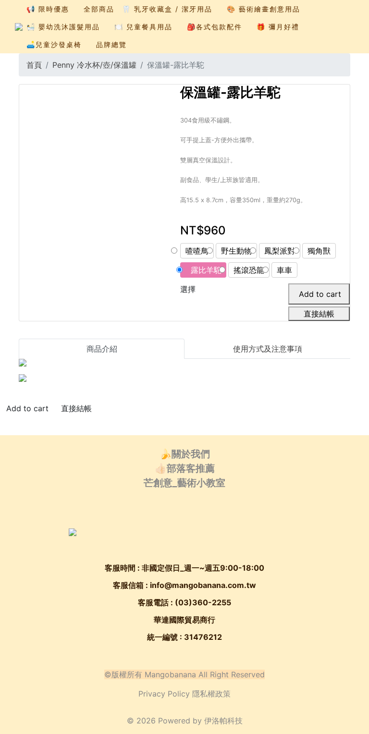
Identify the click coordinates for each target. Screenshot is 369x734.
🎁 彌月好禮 (278, 27)
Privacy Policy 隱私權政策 (184, 693)
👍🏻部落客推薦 (185, 468)
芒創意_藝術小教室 (184, 483)
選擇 (188, 289)
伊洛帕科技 (223, 720)
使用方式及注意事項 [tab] (267, 349)
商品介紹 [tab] (101, 349)
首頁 (34, 65)
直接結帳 (319, 313)
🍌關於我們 (185, 454)
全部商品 (99, 9)
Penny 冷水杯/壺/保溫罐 (94, 65)
